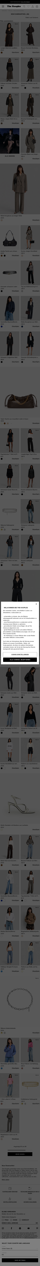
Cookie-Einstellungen (20, 654)
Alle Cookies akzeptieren (20, 659)
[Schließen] (36, 604)
